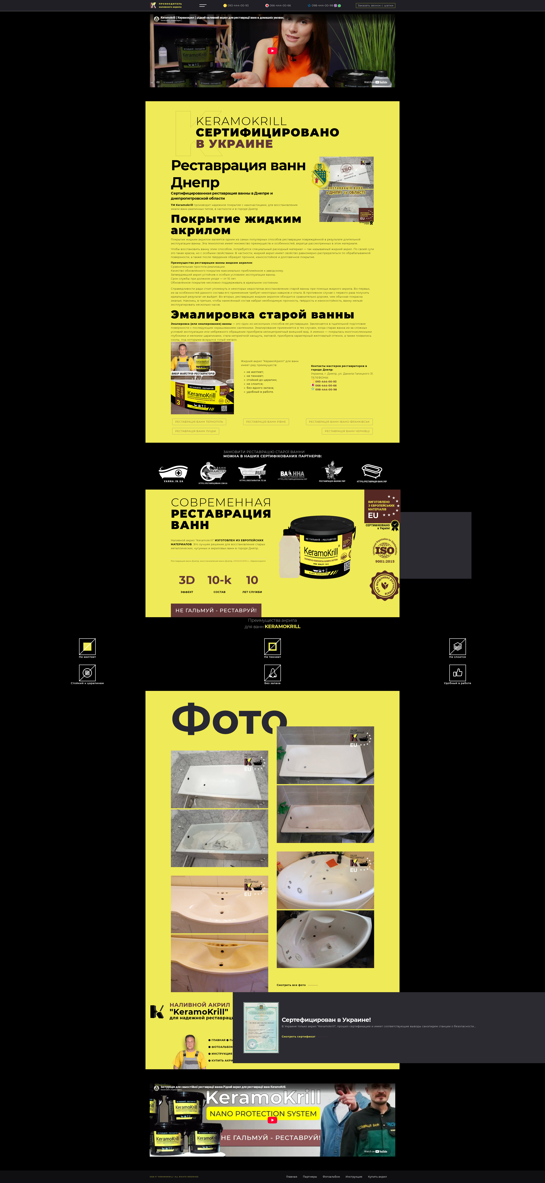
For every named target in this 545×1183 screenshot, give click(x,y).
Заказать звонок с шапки (375, 5)
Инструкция (354, 1176)
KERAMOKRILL (241, 561)
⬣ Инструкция (220, 1053)
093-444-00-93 (238, 5)
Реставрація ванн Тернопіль (199, 421)
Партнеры (310, 1176)
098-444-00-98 (322, 5)
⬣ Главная (217, 1040)
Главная (291, 1176)
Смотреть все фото (291, 985)
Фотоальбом (331, 1176)
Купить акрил (377, 1176)
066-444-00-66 (280, 5)
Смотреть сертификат (299, 1036)
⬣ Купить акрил (221, 1060)
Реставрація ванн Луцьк (195, 431)
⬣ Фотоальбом (220, 1047)
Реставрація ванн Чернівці (347, 431)
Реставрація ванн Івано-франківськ (339, 421)
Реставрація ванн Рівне (266, 421)
